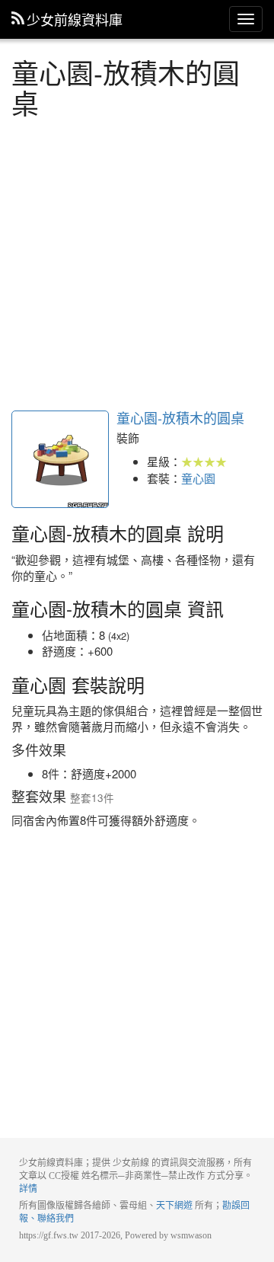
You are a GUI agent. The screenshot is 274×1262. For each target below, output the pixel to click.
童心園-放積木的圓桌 (60, 459)
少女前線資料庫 (75, 19)
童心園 (198, 478)
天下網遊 (174, 1205)
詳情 (28, 1189)
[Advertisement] (137, 262)
